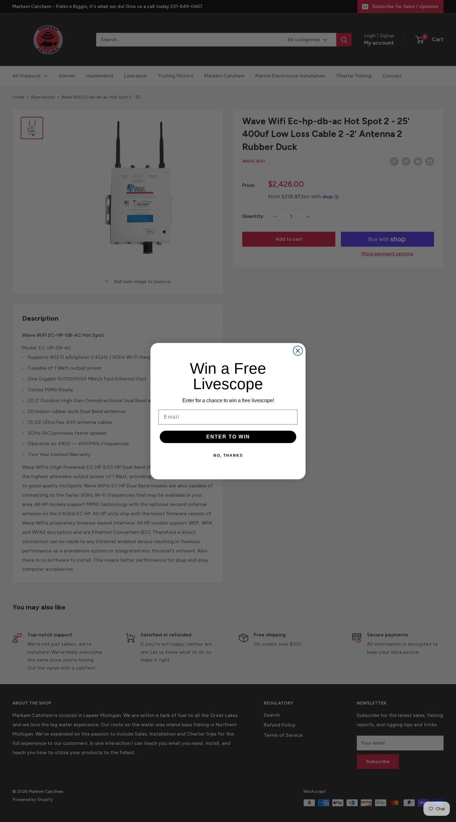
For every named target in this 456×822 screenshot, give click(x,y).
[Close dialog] (297, 350)
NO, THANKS (228, 455)
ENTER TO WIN (228, 436)
